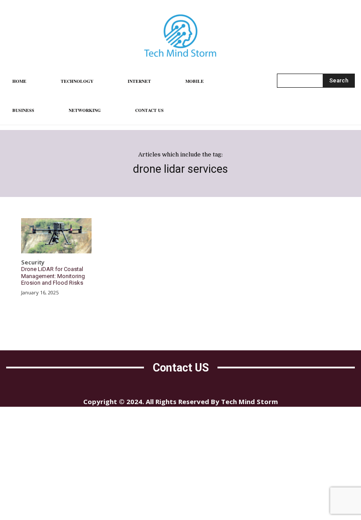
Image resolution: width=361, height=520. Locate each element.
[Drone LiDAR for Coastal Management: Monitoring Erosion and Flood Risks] (56, 235)
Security (32, 262)
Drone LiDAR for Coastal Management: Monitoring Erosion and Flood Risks (53, 276)
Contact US (181, 367)
